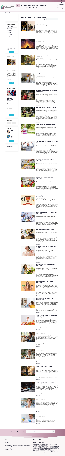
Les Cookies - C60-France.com (12, 452)
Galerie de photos (10, 146)
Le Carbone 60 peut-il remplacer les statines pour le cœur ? (46, 196)
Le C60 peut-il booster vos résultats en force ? (46, 107)
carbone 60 (9, 122)
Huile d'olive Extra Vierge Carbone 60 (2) (11, 49)
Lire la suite (9, 109)
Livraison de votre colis (10, 446)
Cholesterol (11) (9, 40)
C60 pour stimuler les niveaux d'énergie (45, 349)
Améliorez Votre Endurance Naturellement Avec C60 (47, 142)
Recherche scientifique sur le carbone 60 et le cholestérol (46, 213)
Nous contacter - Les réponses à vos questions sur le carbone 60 (18, 445)
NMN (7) (8, 36)
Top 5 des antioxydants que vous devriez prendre (11, 99)
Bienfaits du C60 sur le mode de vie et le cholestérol (44, 178)
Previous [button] (6, 69)
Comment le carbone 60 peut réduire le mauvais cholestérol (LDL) (46, 316)
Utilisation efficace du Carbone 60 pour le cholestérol (45, 160)
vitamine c (13, 122)
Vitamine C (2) (9, 30)
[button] (27, 5)
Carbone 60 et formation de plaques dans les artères (46, 247)
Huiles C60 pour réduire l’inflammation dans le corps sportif (46, 91)
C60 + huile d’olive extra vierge (43, 39)
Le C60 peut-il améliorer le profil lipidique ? (45, 229)
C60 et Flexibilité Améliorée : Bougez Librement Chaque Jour (46, 56)
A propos (7, 444)
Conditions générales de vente (11, 448)
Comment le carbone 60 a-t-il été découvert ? (46, 382)
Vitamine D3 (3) (10, 32)
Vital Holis (13, 135)
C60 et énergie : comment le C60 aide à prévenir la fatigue (47, 74)
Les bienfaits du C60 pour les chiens (44, 332)
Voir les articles (13, 133)
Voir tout (12, 51)
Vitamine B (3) (9, 34)
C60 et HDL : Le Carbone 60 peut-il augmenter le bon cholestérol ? (46, 299)
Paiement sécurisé (9, 450)
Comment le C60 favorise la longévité (44, 366)
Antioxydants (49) (10, 28)
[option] (11, 69)
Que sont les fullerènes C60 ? (42, 398)
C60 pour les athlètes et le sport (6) (11, 46)
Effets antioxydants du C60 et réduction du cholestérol (46, 265)
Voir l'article (13, 137)
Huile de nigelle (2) (10, 38)
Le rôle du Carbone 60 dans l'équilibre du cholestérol (45, 282)
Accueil (7, 442)
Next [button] (17, 69)
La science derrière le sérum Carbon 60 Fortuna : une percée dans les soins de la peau (47, 415)
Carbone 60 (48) (10, 26)
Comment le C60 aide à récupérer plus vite (45, 124)
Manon (12, 130)
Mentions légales (9, 449)
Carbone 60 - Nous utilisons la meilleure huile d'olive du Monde (11, 67)
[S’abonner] (53, 431)
